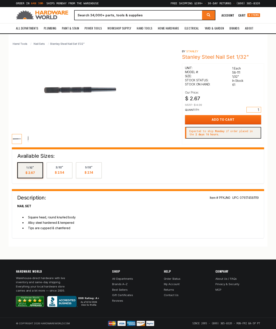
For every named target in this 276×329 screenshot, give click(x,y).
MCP (218, 289)
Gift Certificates (122, 295)
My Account (172, 284)
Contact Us (171, 295)
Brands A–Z (119, 284)
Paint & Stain (70, 28)
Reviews (117, 300)
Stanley (192, 51)
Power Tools (93, 28)
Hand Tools (144, 28)
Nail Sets (39, 43)
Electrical (192, 28)
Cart (248, 15)
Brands (234, 28)
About (249, 28)
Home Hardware (168, 28)
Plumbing (50, 28)
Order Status (172, 278)
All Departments (27, 28)
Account (227, 15)
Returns (169, 289)
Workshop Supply (119, 28)
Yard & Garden (214, 28)
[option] (30, 170)
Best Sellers (119, 289)
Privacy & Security (227, 284)
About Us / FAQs (226, 278)
